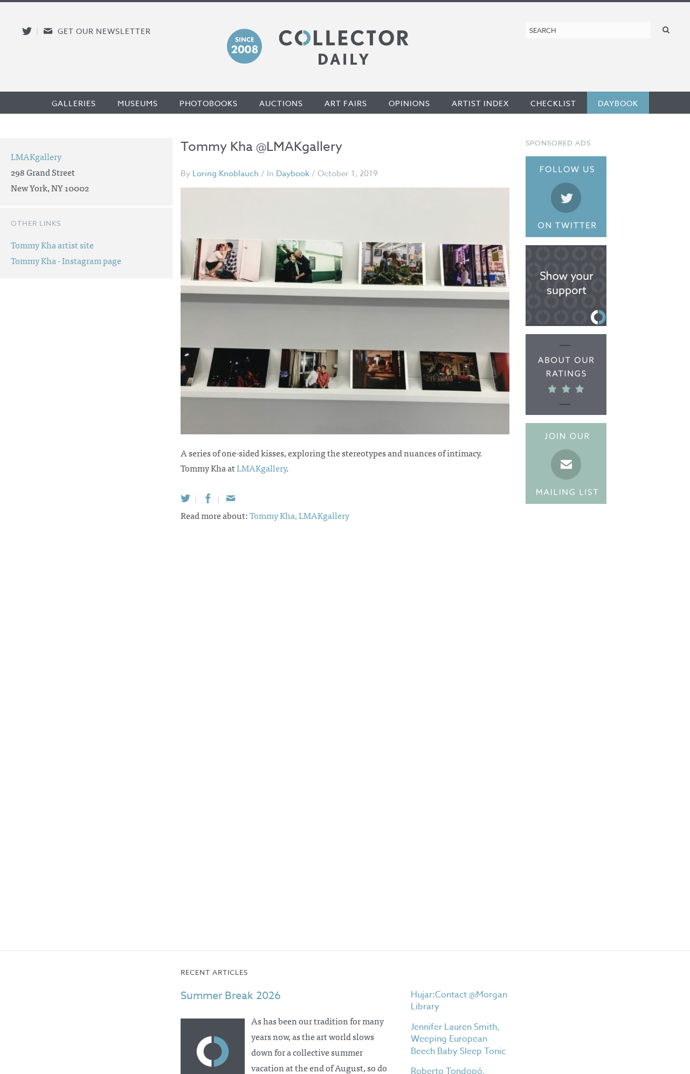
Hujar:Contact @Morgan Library (459, 1000)
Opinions (409, 103)
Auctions (281, 103)
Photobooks (209, 103)
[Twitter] (185, 498)
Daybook (618, 103)
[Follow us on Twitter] (27, 31)
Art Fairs (346, 103)
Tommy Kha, (274, 515)
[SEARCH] (666, 29)
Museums (138, 103)
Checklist (553, 103)
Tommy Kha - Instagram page (66, 260)
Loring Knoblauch (225, 173)
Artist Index (480, 103)
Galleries (74, 103)
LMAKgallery (261, 468)
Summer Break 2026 (231, 995)
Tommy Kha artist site (52, 245)
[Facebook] (208, 498)
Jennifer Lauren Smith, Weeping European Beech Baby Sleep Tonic (458, 1039)
